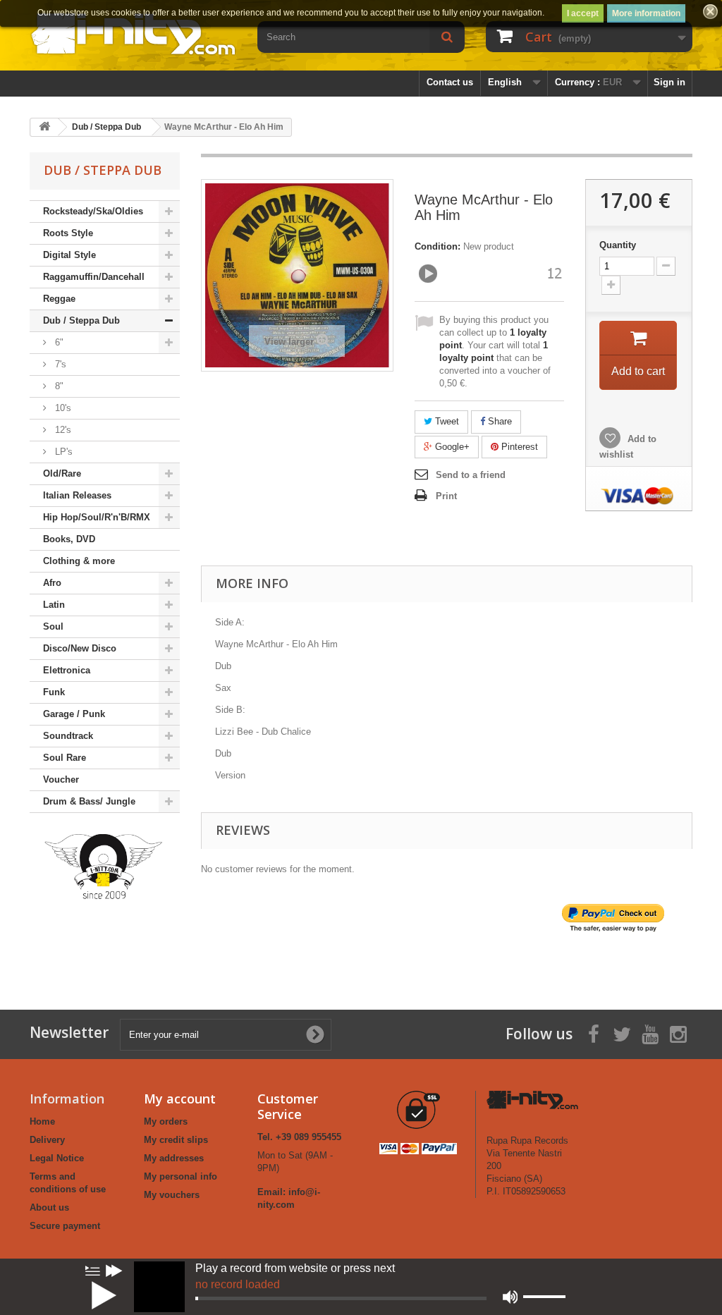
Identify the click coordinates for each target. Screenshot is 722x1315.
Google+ (451, 446)
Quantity (617, 245)
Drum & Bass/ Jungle (89, 801)
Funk (54, 692)
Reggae (59, 298)
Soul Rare (64, 757)
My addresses (174, 1158)
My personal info (180, 1176)
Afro (52, 582)
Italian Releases (77, 495)
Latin (54, 604)
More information (646, 13)
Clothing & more (79, 561)
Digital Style (69, 255)
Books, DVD (69, 539)
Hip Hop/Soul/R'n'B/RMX (96, 517)
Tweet (445, 421)
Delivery (47, 1139)
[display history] (92, 1270)
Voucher (61, 779)
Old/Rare (62, 473)
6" (57, 342)
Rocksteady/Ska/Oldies (93, 211)
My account (180, 1098)
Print (446, 496)
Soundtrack (68, 735)
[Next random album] (114, 1270)
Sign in (669, 82)
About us (49, 1207)
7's (59, 364)
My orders (166, 1121)
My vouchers (172, 1194)
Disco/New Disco (79, 648)
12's (61, 429)
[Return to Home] (44, 127)
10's (61, 408)
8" (57, 386)
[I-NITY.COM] (133, 33)
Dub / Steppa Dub (81, 320)
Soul (53, 626)
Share (498, 421)
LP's (62, 451)
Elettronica (66, 670)
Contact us (450, 82)
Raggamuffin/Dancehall (94, 276)
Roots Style (68, 233)
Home (42, 1121)
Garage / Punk (74, 714)
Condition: (437, 246)
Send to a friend (471, 475)
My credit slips (176, 1139)
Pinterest (518, 446)
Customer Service (287, 1106)
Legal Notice (57, 1158)
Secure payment (65, 1226)
